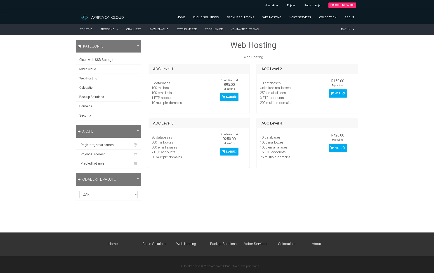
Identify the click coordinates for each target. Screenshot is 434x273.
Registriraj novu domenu (97, 145)
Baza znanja (158, 29)
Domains (85, 106)
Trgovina (108, 29)
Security (85, 115)
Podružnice (214, 29)
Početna (86, 29)
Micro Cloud (87, 69)
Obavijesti (133, 29)
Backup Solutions (240, 17)
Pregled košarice (342, 5)
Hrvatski (270, 5)
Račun (346, 29)
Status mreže (187, 29)
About (349, 17)
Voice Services (300, 17)
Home (181, 17)
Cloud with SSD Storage (96, 60)
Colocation (328, 17)
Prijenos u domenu (93, 154)
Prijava (291, 5)
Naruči (231, 97)
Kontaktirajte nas (245, 29)
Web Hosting (271, 17)
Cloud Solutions (206, 17)
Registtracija (312, 5)
